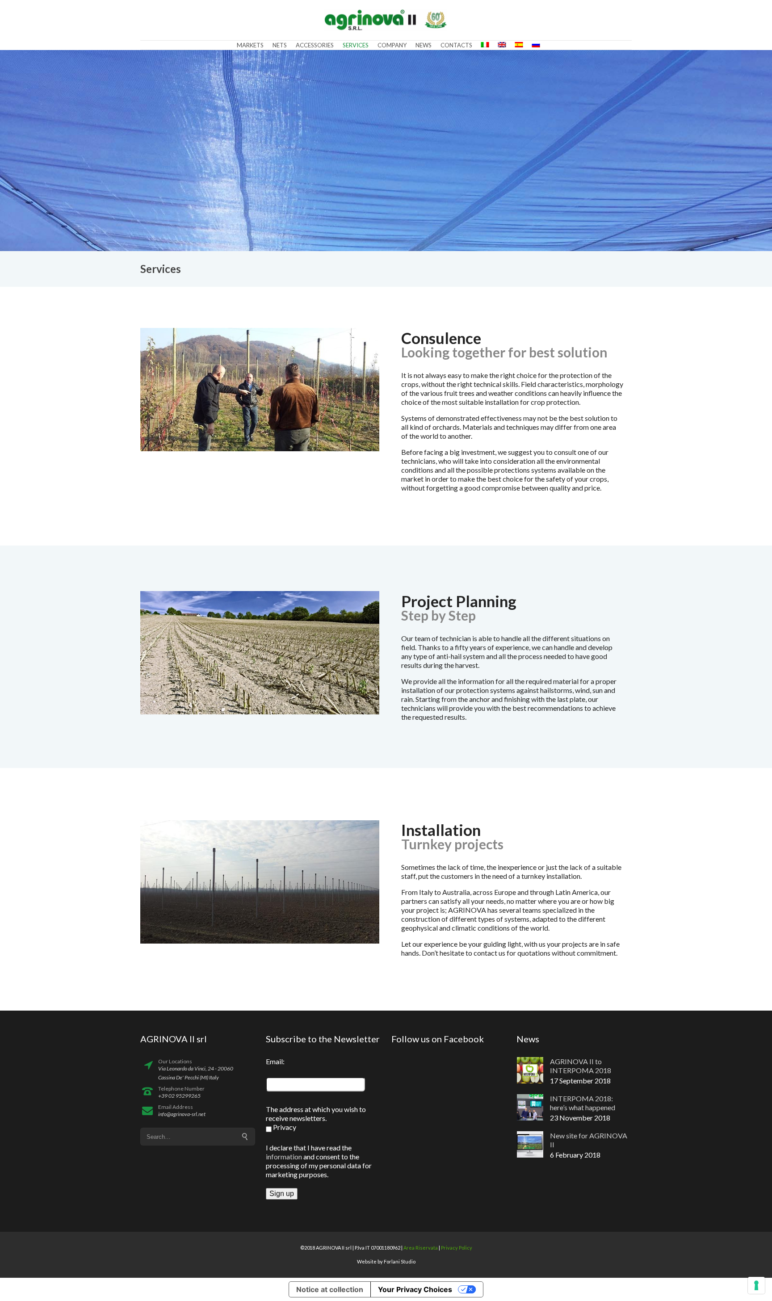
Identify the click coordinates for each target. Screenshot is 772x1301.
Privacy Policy (456, 1248)
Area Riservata (420, 1248)
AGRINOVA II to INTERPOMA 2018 (580, 1065)
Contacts (456, 45)
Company (392, 45)
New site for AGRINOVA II (588, 1140)
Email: (275, 1061)
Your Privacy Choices (415, 1289)
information (284, 1156)
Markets (250, 45)
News (423, 45)
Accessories (315, 45)
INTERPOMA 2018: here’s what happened (582, 1103)
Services (356, 45)
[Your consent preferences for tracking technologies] (756, 1285)
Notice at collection (329, 1289)
